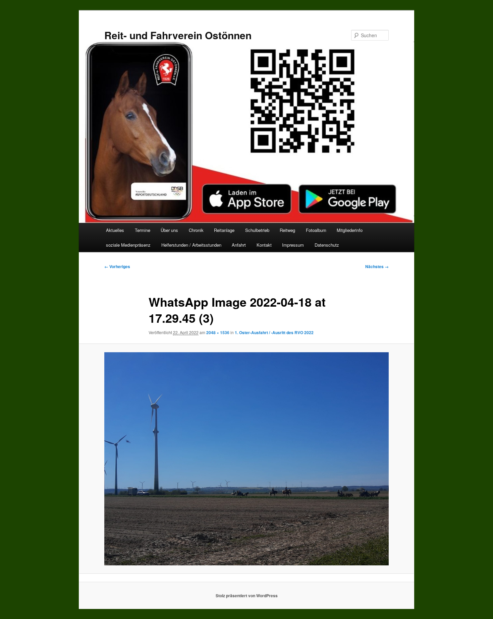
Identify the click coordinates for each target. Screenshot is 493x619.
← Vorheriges (117, 266)
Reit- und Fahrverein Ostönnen (178, 35)
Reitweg (287, 230)
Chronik (196, 230)
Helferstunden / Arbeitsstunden (191, 245)
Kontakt (264, 245)
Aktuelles (115, 230)
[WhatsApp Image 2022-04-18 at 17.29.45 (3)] (246, 458)
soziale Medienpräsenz (128, 245)
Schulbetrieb (257, 230)
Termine (142, 230)
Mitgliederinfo (350, 230)
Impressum (293, 245)
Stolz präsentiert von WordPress (247, 596)
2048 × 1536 (217, 332)
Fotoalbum (316, 230)
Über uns (169, 230)
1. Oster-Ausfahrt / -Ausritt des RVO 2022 (274, 332)
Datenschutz (327, 245)
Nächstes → (377, 266)
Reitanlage (224, 230)
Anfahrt (239, 245)
